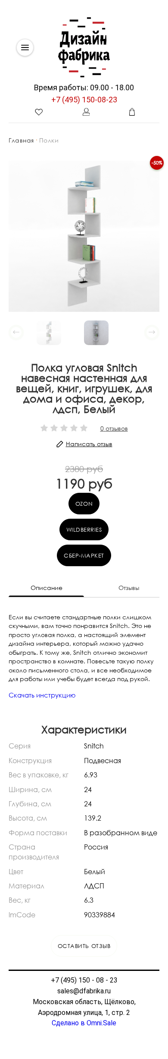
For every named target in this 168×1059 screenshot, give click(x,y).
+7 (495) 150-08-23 (84, 99)
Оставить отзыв (84, 945)
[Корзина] (131, 112)
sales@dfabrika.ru (84, 991)
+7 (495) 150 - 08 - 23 (84, 980)
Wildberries (84, 529)
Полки (49, 140)
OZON (84, 503)
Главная (21, 140)
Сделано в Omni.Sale (84, 1023)
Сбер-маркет (84, 555)
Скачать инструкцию (42, 695)
